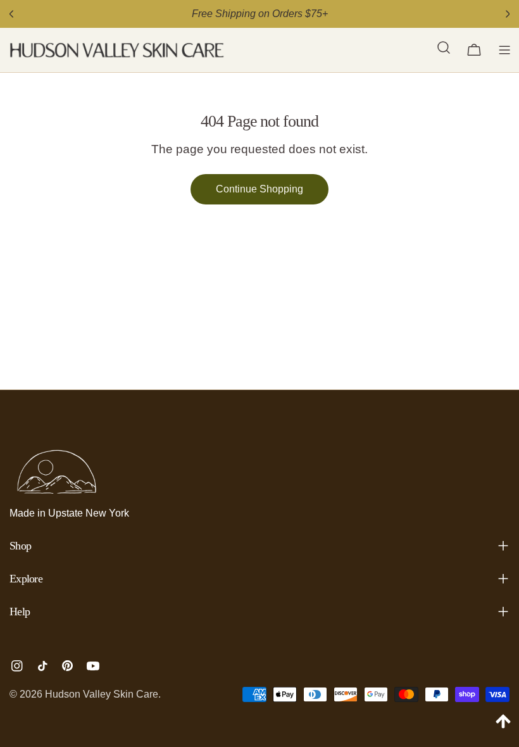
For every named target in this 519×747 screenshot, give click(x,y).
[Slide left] (11, 13)
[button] (443, 50)
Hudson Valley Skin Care (101, 694)
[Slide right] (507, 13)
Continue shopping (259, 189)
